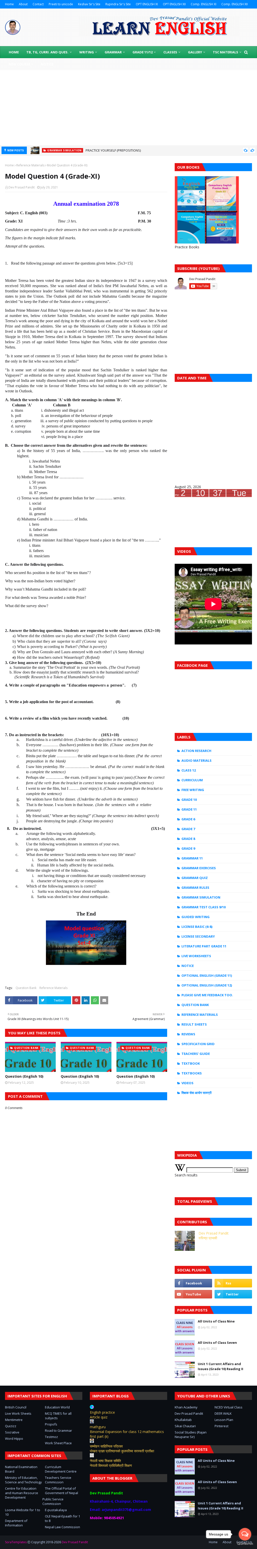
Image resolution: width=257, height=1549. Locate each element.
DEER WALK (223, 1413)
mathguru (98, 1426)
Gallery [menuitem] (195, 52)
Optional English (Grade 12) (206, 985)
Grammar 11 (192, 858)
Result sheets (194, 1024)
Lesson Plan (224, 1419)
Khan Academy (186, 1407)
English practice (102, 1412)
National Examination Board (21, 1469)
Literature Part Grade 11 (203, 946)
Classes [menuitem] (170, 52)
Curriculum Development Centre (61, 1469)
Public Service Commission (52, 1501)
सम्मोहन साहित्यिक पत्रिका (106, 1446)
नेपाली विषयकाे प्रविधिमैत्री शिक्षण (111, 1465)
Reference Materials (30, 165)
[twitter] (233, 1294)
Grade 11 (189, 809)
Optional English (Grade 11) (206, 975)
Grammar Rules (195, 887)
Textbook (190, 1063)
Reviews (188, 1034)
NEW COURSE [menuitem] (19, 64)
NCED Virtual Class (228, 1407)
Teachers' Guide (195, 1053)
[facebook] (193, 1283)
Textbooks (191, 1073)
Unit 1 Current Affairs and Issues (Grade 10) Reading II (220, 1366)
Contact (38, 4)
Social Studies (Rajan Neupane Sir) (191, 1434)
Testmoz (51, 1436)
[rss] (233, 1283)
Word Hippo (14, 1438)
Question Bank (26, 988)
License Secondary (198, 936)
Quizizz (10, 1426)
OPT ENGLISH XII (174, 4)
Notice (187, 965)
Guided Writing (195, 917)
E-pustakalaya (56, 1510)
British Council (15, 1407)
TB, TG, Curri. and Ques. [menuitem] (47, 52)
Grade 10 (189, 799)
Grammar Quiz (194, 877)
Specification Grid (198, 1044)
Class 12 (188, 770)
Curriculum (192, 780)
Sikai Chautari (185, 1426)
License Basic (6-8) (196, 926)
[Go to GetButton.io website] (245, 1543)
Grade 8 (188, 838)
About (23, 4)
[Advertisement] (128, 108)
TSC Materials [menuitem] (225, 52)
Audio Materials (196, 760)
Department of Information (16, 1522)
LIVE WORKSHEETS (196, 956)
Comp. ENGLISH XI (203, 4)
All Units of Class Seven (217, 1342)
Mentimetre (14, 1419)
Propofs (51, 1424)
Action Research (196, 750)
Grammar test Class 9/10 (203, 907)
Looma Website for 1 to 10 (22, 1512)
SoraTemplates (16, 1542)
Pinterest (221, 1426)
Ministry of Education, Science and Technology (23, 1479)
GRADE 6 (188, 819)
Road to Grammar (58, 1430)
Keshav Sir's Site (89, 4)
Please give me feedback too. (207, 995)
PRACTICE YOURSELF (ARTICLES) (109, 151)
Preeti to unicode (61, 4)
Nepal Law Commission (62, 1527)
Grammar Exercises (198, 868)
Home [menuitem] (14, 52)
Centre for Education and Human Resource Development (21, 1493)
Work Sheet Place (58, 1443)
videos (187, 1083)
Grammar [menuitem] (113, 52)
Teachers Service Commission (58, 1479)
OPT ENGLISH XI (147, 4)
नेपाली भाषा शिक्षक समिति (105, 1460)
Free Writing (192, 790)
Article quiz (98, 1417)
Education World (57, 1407)
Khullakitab (183, 1419)
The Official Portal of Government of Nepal (61, 1490)
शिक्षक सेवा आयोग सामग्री (196, 1092)
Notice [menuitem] (47, 64)
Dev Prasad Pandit (22, 187)
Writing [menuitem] (86, 52)
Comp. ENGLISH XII (234, 4)
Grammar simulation (200, 897)
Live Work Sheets (18, 1413)
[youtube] (193, 1294)
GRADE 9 (188, 848)
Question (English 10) (24, 1076)
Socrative (12, 1432)
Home (9, 4)
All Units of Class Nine (216, 1321)
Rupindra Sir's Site (118, 4)
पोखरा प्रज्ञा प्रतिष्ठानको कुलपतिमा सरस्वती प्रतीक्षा (122, 1451)
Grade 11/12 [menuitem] (143, 52)
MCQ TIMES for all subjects (58, 1415)
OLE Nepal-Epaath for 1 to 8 (62, 1518)
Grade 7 (188, 829)
